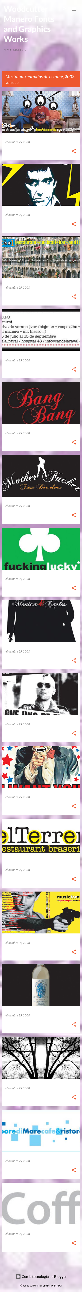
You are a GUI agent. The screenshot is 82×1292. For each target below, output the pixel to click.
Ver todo (12, 82)
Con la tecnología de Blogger (44, 1276)
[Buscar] (64, 9)
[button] (74, 151)
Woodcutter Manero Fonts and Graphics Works (29, 24)
